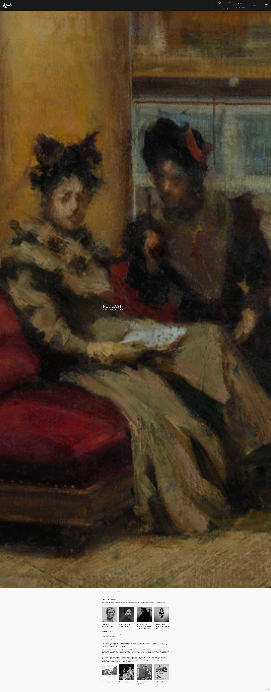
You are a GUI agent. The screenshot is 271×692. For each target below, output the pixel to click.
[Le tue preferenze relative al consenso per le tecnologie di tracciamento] (268, 689)
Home (107, 590)
